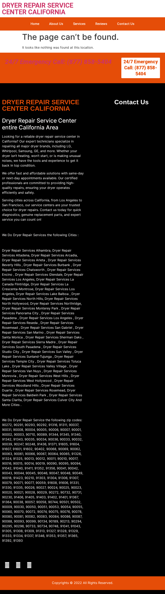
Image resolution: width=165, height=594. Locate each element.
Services (79, 24)
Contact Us (125, 24)
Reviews (101, 24)
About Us (56, 24)
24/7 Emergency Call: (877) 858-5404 (58, 62)
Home (35, 24)
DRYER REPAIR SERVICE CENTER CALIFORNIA (37, 8)
